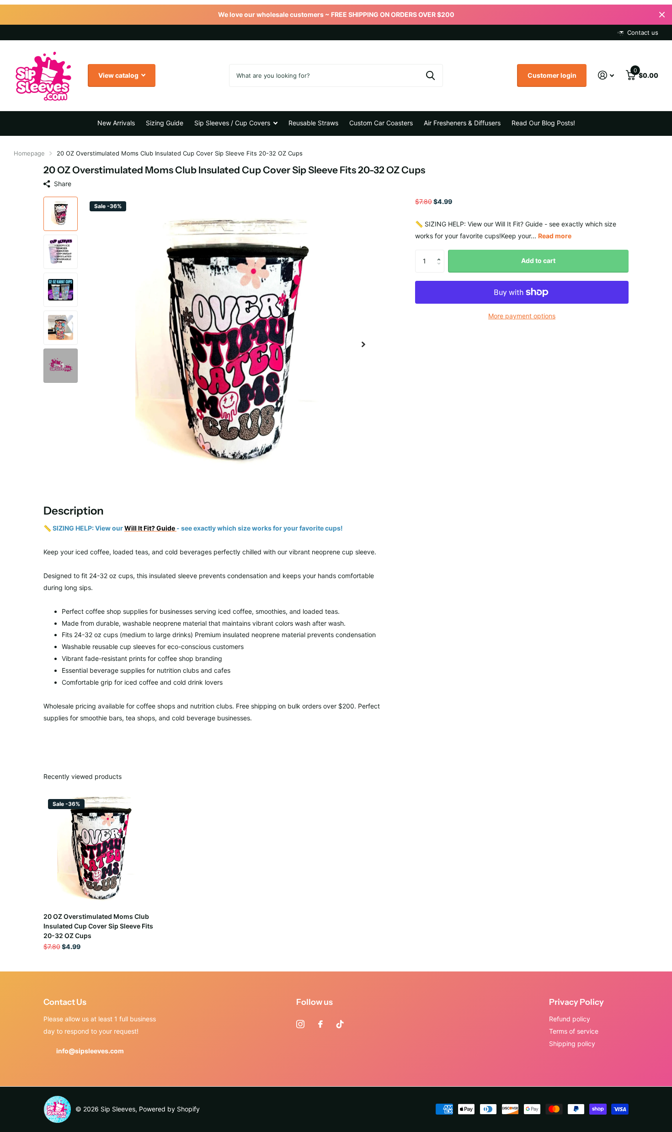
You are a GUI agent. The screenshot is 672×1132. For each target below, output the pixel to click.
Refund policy (569, 1019)
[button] (363, 345)
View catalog (119, 75)
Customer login (552, 75)
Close (662, 15)
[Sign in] (605, 75)
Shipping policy (572, 1043)
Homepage (29, 153)
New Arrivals (116, 123)
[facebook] (320, 1024)
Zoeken (430, 75)
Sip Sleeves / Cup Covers (232, 123)
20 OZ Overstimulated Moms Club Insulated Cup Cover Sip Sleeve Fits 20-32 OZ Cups (98, 925)
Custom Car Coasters (381, 123)
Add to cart (538, 260)
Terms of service (573, 1031)
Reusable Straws (313, 123)
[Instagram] (300, 1024)
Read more (554, 236)
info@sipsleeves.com (90, 1051)
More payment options (521, 316)
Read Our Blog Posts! (543, 123)
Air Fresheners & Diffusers (462, 123)
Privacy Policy (576, 1002)
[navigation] (60, 214)
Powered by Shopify (169, 1109)
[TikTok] (340, 1024)
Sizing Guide (164, 123)
